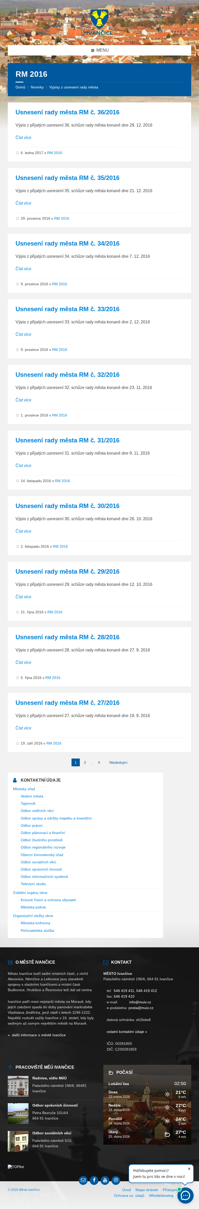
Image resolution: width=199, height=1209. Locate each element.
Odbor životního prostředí (42, 840)
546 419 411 (124, 991)
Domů (20, 87)
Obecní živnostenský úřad (42, 855)
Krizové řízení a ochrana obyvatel (48, 900)
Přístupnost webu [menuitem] (177, 1190)
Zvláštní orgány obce (30, 893)
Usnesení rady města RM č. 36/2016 (67, 112)
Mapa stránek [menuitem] (147, 1190)
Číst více (23, 137)
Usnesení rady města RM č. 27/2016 (67, 702)
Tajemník (28, 803)
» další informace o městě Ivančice (37, 1035)
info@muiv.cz (140, 1002)
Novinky (37, 87)
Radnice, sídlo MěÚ (49, 1078)
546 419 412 (146, 991)
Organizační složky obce (33, 916)
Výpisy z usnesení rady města (73, 87)
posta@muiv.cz (141, 1008)
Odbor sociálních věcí (38, 862)
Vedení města (32, 796)
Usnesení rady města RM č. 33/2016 (67, 308)
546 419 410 (124, 996)
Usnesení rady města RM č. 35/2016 (67, 177)
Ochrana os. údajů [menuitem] (129, 1195)
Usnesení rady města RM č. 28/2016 (67, 637)
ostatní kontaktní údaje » (127, 1032)
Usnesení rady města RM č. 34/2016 (67, 243)
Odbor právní (31, 825)
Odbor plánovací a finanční (43, 833)
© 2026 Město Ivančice (24, 1190)
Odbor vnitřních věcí (37, 811)
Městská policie (33, 907)
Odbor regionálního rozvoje (43, 847)
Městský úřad (24, 789)
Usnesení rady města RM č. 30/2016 (67, 505)
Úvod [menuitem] (126, 1190)
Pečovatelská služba (37, 930)
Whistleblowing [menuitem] (161, 1195)
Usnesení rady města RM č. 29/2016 (67, 571)
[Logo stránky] (99, 35)
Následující (118, 762)
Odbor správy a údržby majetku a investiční (56, 818)
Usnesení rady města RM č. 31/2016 (67, 440)
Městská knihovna (35, 923)
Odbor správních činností (41, 869)
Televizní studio (33, 884)
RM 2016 (54, 153)
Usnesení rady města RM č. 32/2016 (67, 374)
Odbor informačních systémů (44, 876)
